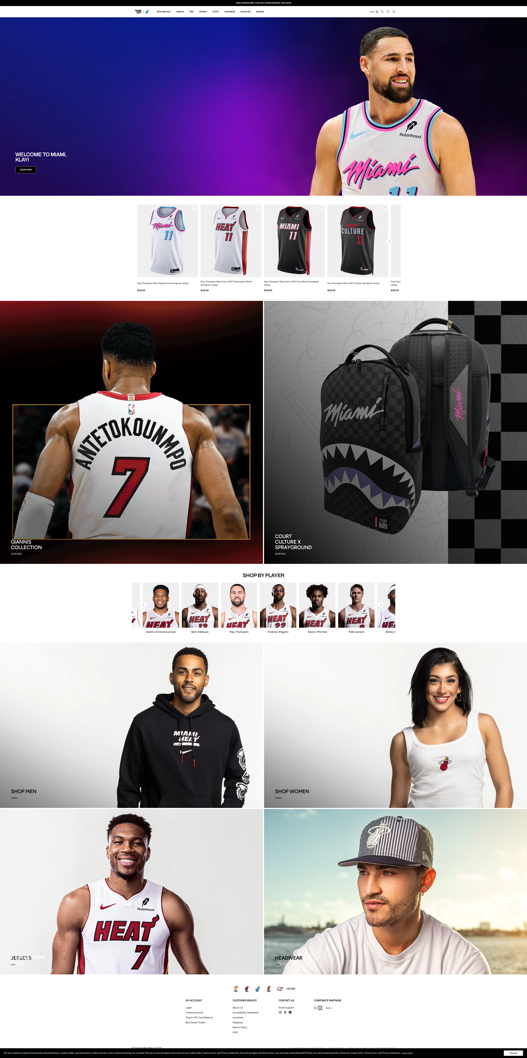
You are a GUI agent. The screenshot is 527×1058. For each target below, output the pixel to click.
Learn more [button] (407, 1053)
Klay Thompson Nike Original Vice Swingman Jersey (162, 283)
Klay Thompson (239, 631)
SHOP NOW (26, 169)
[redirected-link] (263, 106)
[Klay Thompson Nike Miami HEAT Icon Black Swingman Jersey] (294, 241)
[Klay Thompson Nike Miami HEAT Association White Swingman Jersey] (231, 241)
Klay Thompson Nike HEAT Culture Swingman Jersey (353, 283)
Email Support (286, 1007)
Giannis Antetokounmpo (161, 631)
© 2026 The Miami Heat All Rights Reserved (307, 1048)
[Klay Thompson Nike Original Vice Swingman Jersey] (167, 241)
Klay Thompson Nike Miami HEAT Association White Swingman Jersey (226, 283)
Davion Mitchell (317, 631)
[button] (194, 208)
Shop (277, 964)
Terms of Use (353, 1048)
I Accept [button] (513, 1053)
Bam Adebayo (200, 631)
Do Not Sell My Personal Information (378, 1048)
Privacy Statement (337, 1048)
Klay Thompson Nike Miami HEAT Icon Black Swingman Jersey (291, 283)
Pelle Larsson (356, 631)
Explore (14, 798)
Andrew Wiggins (278, 631)
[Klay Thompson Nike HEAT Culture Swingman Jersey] (357, 241)
